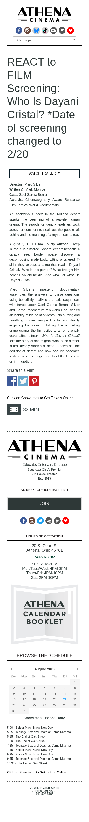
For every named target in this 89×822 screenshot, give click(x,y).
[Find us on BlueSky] (36, 29)
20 (54, 699)
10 (24, 693)
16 (14, 699)
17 (24, 699)
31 (24, 711)
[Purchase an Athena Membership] (61, 29)
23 (14, 705)
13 (54, 693)
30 (14, 711)
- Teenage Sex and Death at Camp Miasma (39, 732)
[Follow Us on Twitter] (40, 519)
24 (24, 705)
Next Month (78, 669)
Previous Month (11, 669)
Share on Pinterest (34, 381)
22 (75, 699)
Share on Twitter (23, 381)
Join (44, 503)
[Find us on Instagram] (27, 29)
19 (44, 699)
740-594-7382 (44, 557)
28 (64, 705)
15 (75, 693)
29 (75, 705)
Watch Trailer (43, 173)
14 (64, 693)
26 (44, 705)
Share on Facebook (12, 381)
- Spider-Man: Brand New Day (30, 727)
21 (64, 699)
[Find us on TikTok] (45, 29)
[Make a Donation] (70, 29)
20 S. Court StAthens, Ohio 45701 (44, 548)
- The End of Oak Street (26, 736)
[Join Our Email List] (53, 29)
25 (34, 705)
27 (54, 705)
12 (44, 693)
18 (34, 699)
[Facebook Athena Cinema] (18, 29)
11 (34, 693)
